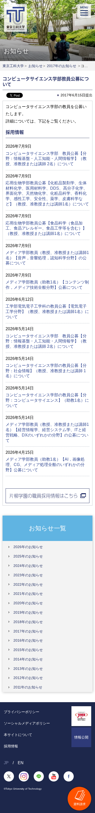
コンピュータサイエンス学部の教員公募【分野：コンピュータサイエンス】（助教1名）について (47, 400)
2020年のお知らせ (28, 603)
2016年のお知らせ (28, 640)
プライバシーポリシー (21, 712)
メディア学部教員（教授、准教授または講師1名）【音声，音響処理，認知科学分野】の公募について (47, 257)
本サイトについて (18, 735)
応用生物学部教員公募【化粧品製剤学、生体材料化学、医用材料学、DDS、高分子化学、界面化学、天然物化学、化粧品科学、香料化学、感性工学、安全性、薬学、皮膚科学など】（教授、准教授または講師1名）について (47, 193)
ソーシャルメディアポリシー (27, 723)
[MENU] (84, 11)
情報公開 (81, 737)
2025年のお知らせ (28, 556)
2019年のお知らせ (28, 612)
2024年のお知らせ (28, 566)
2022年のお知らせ (28, 584)
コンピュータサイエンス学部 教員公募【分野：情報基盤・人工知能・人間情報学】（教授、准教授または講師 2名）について (46, 158)
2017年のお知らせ (61, 66)
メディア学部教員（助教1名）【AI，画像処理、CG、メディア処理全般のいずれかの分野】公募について (45, 464)
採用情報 (11, 746)
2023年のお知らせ (28, 575)
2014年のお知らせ (28, 659)
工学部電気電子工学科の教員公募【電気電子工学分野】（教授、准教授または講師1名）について (47, 311)
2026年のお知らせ (28, 547)
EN (21, 763)
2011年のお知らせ (27, 687)
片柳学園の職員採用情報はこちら (43, 495)
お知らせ (35, 66)
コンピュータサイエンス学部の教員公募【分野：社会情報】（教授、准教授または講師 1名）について (46, 370)
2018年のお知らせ (28, 622)
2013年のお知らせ (28, 669)
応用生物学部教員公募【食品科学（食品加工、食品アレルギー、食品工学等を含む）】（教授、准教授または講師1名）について (46, 228)
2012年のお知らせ (28, 678)
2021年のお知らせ (28, 594)
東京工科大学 (13, 66)
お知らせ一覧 (47, 527)
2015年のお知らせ (28, 650)
